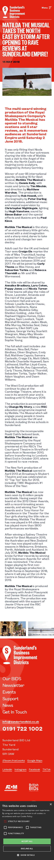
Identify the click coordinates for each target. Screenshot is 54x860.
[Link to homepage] (13, 12)
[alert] (27, 830)
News (7, 705)
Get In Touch (14, 712)
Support (10, 698)
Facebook (34, 769)
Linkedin (7, 769)
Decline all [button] (27, 848)
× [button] (51, 804)
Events (9, 692)
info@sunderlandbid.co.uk (20, 721)
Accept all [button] (27, 841)
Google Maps (34, 760)
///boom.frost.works (13, 760)
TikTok (46, 769)
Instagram (20, 769)
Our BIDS (11, 678)
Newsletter (13, 685)
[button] (27, 855)
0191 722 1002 (22, 728)
